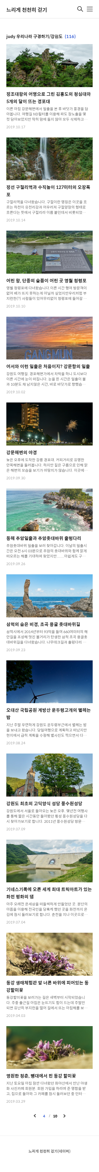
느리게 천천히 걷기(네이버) (49, 1151)
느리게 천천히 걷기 (26, 9)
